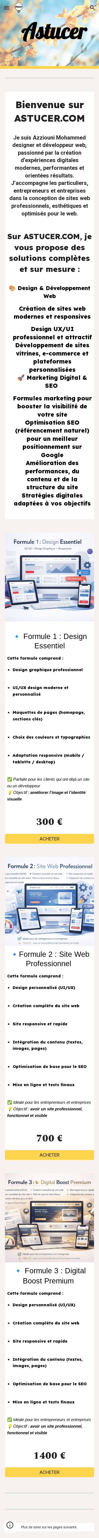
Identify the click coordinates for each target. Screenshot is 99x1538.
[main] (49, 30)
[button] (6, 7)
